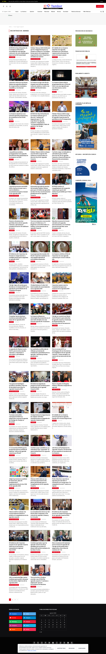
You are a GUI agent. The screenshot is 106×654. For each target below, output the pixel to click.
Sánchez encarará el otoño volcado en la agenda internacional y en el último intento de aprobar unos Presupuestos (61, 224)
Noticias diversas (76, 11)
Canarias (39, 11)
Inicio (17, 11)
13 (52, 622)
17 (41, 624)
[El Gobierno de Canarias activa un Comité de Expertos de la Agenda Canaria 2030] (62, 504)
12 (49, 622)
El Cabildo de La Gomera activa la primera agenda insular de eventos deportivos (61, 416)
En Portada (55, 488)
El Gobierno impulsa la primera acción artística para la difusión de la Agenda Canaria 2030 (40, 386)
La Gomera (23, 11)
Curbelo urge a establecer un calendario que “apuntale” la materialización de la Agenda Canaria (40, 450)
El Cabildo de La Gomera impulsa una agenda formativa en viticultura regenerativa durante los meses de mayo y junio (60, 51)
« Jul (41, 632)
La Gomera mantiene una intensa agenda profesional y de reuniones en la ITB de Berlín (18, 116)
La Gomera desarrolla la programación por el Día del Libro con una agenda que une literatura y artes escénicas (61, 86)
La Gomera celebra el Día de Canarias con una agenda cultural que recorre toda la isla (61, 256)
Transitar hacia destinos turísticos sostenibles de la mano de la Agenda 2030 (17, 318)
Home (101, 1)
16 (64, 622)
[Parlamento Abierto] (86, 87)
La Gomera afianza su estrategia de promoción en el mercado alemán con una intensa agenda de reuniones (40, 318)
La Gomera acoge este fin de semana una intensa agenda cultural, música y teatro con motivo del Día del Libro (40, 85)
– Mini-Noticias (86, 11)
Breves (59, 11)
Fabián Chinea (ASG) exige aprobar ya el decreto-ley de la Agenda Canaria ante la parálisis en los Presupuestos (61, 116)
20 (53, 624)
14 (56, 622)
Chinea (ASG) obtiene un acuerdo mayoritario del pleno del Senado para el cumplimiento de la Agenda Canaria (40, 482)
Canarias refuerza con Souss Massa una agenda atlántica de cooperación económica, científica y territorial (18, 85)
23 (64, 624)
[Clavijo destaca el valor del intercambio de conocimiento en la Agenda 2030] (40, 277)
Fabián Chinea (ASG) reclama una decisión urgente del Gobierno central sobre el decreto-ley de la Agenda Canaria (40, 155)
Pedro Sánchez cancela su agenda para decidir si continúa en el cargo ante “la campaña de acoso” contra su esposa (61, 482)
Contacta (100, 6)
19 (49, 624)
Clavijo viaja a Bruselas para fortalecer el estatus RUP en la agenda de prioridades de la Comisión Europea (19, 287)
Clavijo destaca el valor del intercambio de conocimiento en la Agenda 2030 (40, 286)
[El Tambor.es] (53, 6)
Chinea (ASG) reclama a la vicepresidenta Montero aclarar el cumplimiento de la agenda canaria (18, 514)
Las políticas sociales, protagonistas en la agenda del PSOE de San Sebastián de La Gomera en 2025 (18, 154)
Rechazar (71, 648)
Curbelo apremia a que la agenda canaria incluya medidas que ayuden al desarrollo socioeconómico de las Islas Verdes (40, 546)
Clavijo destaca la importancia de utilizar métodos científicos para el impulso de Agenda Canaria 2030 (40, 417)
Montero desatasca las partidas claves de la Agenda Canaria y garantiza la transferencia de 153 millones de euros (18, 224)
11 (45, 622)
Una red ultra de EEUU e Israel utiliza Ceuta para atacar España (23, 1)
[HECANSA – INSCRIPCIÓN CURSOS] (86, 167)
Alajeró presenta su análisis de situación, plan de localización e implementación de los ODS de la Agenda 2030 (18, 482)
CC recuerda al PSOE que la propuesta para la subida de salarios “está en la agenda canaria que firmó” (18, 450)
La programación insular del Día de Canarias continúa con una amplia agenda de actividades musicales (40, 256)
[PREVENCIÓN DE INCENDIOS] (86, 40)
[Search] (101, 11)
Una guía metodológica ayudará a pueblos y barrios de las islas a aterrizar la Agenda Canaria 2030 (18, 386)
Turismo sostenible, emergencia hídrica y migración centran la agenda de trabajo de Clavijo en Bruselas (18, 418)
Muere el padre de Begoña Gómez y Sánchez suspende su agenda (62, 385)
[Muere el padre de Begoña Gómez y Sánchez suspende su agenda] (62, 376)
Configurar (81, 648)
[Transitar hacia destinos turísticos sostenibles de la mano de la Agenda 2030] (19, 308)
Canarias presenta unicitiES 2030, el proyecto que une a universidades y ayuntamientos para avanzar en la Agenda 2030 (18, 190)
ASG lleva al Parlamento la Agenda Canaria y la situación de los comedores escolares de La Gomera (61, 450)
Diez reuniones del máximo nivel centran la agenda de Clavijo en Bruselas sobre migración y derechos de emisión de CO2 (61, 546)
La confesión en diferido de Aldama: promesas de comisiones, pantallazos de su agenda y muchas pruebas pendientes (40, 352)
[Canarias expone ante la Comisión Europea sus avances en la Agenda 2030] (62, 277)
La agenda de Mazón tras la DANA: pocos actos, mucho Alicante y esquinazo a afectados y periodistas (17, 351)
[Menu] (103, 11)
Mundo (53, 11)
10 (41, 622)
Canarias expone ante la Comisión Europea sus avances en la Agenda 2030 (60, 286)
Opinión (32, 11)
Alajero (11, 488)
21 (56, 624)
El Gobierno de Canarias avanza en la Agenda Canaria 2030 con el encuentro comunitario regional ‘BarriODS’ (18, 546)
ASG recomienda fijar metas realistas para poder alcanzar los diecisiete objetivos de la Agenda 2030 (18, 580)
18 (45, 624)
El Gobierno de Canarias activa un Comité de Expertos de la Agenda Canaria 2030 (61, 513)
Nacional (46, 11)
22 (60, 624)
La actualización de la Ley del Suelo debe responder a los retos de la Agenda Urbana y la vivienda (40, 514)
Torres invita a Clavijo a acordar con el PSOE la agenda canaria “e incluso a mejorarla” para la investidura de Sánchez (39, 581)
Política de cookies (31, 650)
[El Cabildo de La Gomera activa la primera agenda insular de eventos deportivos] (62, 407)
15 (60, 622)
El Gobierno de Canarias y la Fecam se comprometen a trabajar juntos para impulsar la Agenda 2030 (18, 256)
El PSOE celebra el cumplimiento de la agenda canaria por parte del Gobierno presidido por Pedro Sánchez (61, 190)
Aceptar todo (61, 648)
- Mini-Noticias (56, 389)
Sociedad (65, 11)
